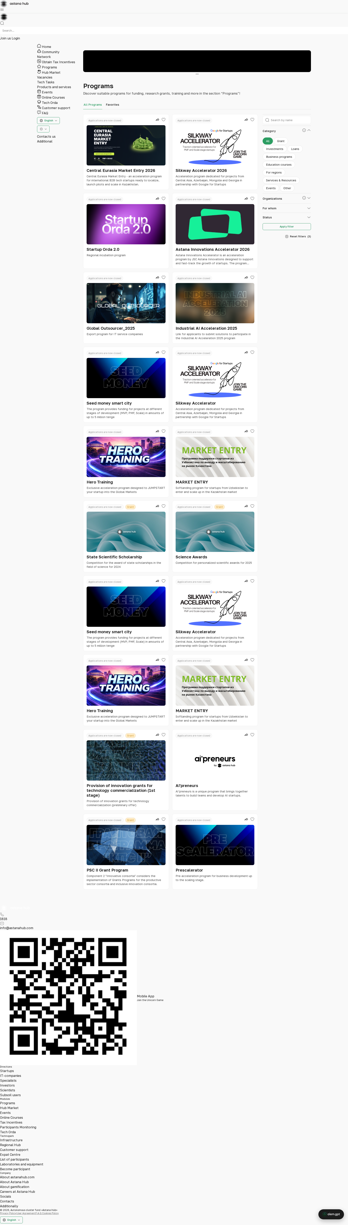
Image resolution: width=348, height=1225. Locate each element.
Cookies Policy (50, 1213)
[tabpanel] (197, 61)
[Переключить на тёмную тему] (43, 129)
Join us (6, 38)
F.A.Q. (39, 1213)
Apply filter (287, 226)
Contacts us (46, 136)
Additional (44, 141)
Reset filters (300, 236)
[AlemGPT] (331, 1214)
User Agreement (26, 1213)
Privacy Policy (8, 1213)
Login (16, 38)
